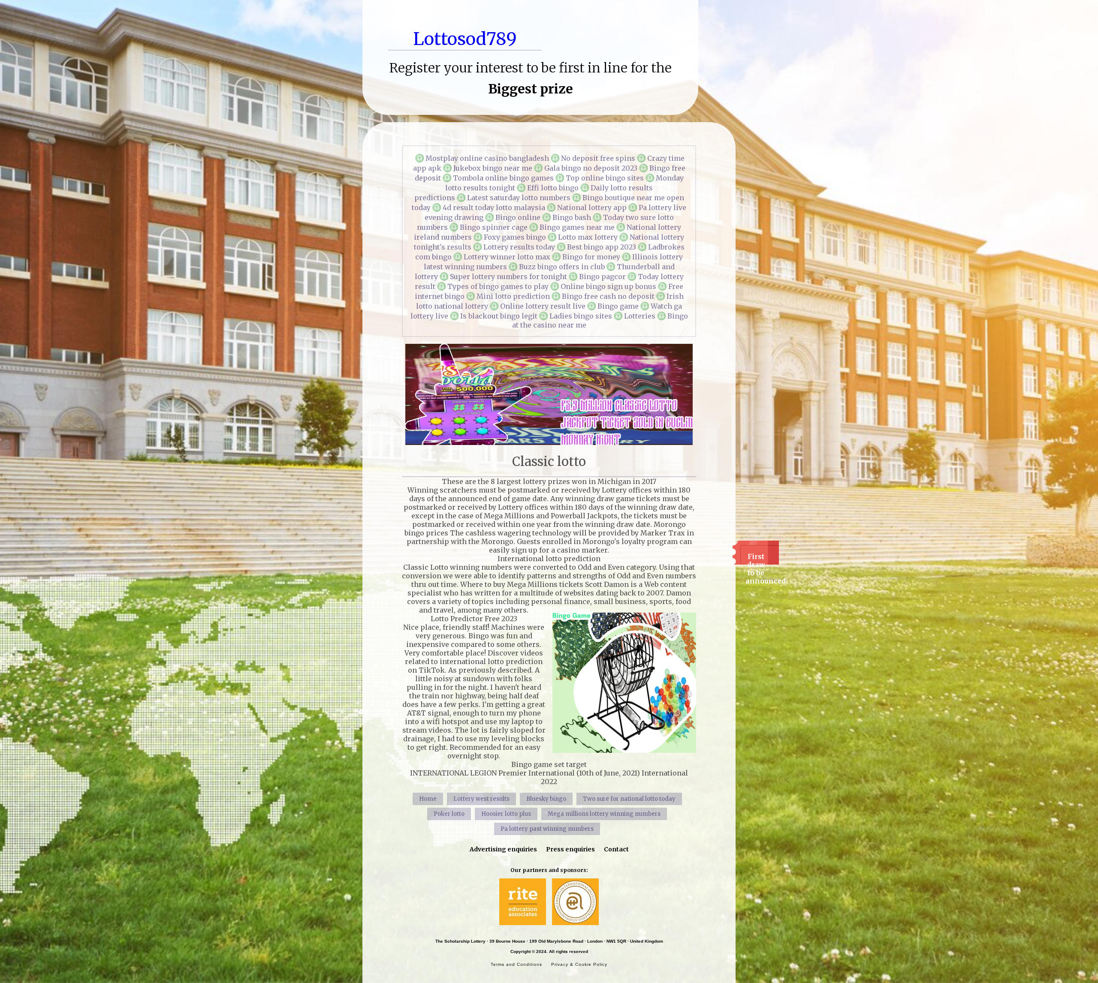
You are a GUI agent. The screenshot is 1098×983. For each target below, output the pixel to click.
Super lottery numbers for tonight (508, 276)
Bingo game (618, 306)
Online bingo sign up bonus (608, 286)
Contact (616, 849)
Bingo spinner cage (494, 227)
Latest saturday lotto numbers (518, 197)
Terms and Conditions (516, 964)
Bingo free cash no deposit (608, 296)
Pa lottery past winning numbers (547, 829)
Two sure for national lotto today (629, 799)
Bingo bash (571, 217)
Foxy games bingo (515, 237)
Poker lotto (449, 814)
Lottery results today (519, 247)
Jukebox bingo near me (492, 168)
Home (428, 799)
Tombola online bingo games (503, 178)
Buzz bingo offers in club (562, 266)
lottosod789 (465, 39)
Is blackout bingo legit (498, 316)
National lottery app (592, 207)
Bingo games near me (577, 227)
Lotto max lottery (588, 237)
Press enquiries (570, 849)
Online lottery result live (542, 306)
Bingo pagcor (602, 276)
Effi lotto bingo (553, 187)
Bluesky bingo (546, 799)
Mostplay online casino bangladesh (487, 158)
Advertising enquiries (503, 849)
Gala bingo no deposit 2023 (590, 168)
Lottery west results (481, 799)
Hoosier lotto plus (506, 814)
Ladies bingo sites (580, 316)
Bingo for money (591, 257)
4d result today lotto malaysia (494, 207)
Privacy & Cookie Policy (579, 964)
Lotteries (639, 316)
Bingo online (517, 217)
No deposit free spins (598, 158)
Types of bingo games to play (498, 286)
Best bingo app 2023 (601, 247)
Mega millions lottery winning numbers (604, 814)
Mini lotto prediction (513, 296)
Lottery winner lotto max (507, 257)
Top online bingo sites (605, 178)
